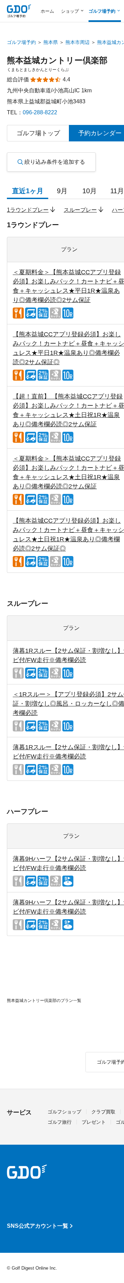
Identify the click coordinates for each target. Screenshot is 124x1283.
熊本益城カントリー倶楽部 (57, 60)
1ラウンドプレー (28, 210)
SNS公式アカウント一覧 (37, 1226)
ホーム (47, 11)
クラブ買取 (103, 1111)
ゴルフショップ (64, 1111)
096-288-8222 (40, 112)
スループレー (80, 210)
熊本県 (50, 42)
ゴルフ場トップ (38, 133)
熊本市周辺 (77, 42)
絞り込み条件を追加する (54, 162)
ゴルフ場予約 (21, 42)
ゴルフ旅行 (60, 1122)
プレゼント (94, 1122)
